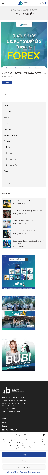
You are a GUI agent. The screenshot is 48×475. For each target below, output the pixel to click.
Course (4, 426)
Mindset (6, 117)
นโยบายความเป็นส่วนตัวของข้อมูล (29, 472)
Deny (24, 461)
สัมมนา (6, 171)
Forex (6, 105)
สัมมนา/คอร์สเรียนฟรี (9, 430)
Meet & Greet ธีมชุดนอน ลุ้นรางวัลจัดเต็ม (27, 211)
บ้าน (13, 10)
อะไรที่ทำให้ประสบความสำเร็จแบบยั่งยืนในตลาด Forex (24, 73)
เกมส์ (6, 177)
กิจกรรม (7, 141)
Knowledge (8, 111)
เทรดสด (7, 183)
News (6, 123)
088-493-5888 (11, 408)
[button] (45, 435)
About (4, 422)
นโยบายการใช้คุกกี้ (12, 472)
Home (4, 418)
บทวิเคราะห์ (8, 153)
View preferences (24, 467)
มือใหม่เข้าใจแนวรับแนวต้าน (23, 221)
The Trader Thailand (11, 135)
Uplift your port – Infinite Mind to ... (25, 231)
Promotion (7, 129)
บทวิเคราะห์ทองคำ (10, 159)
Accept (24, 455)
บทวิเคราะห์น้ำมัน (10, 165)
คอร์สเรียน (7, 147)
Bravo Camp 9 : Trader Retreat (23, 201)
